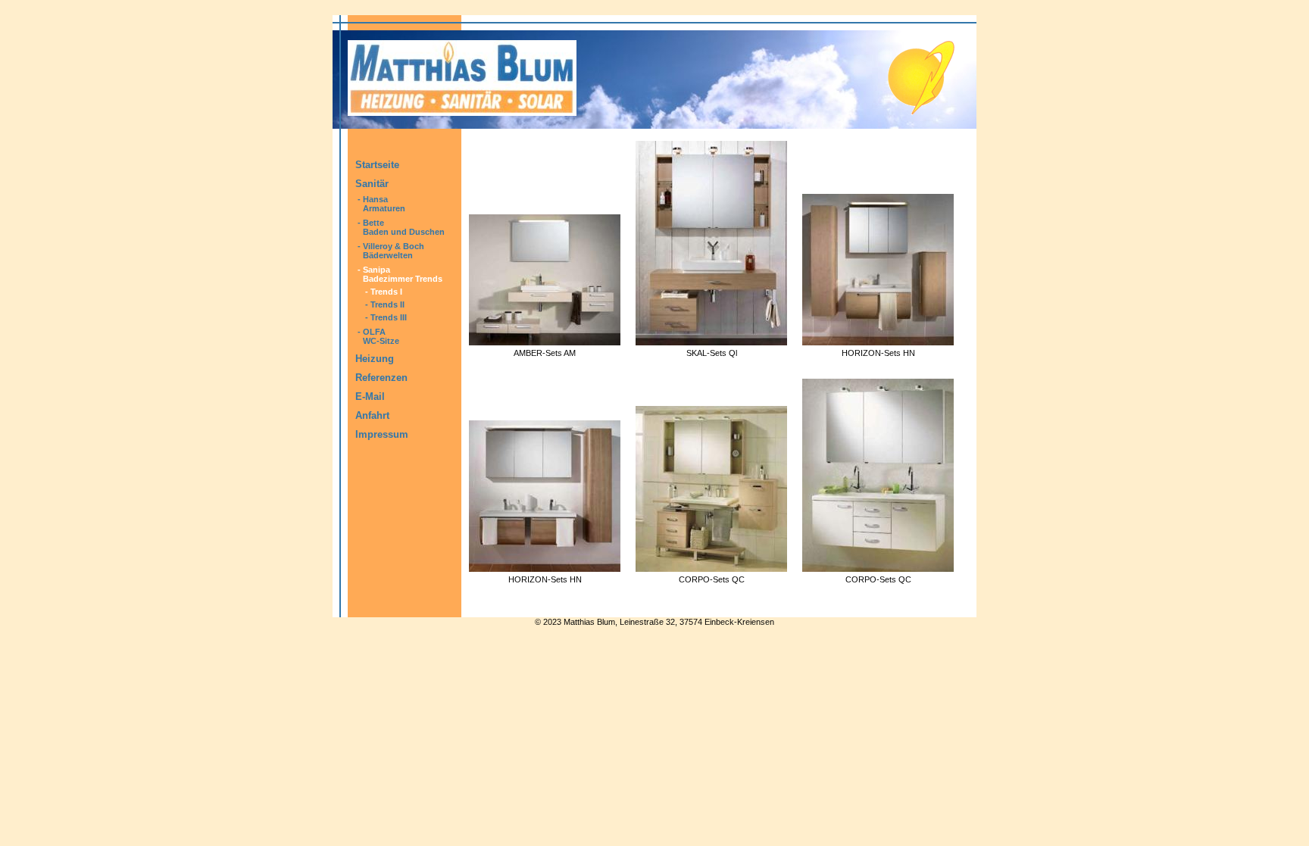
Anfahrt (372, 415)
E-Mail (370, 396)
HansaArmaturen (384, 204)
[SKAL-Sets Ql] (711, 341)
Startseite (377, 164)
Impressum (381, 434)
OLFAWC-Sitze (381, 336)
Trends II (387, 304)
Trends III (388, 317)
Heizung (374, 358)
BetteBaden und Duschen (404, 227)
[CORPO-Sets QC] (711, 567)
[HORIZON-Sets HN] (878, 341)
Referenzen (381, 377)
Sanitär (372, 183)
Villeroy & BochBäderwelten (393, 251)
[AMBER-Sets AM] (544, 341)
